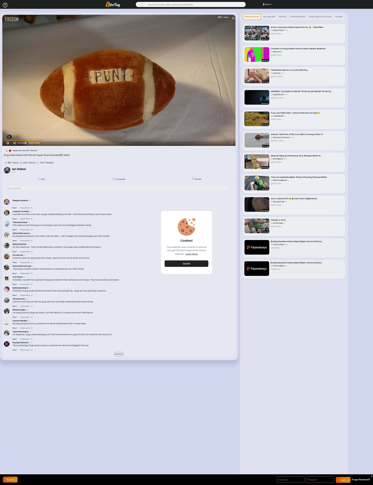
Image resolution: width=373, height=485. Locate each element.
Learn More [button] (191, 254)
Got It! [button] (186, 263)
